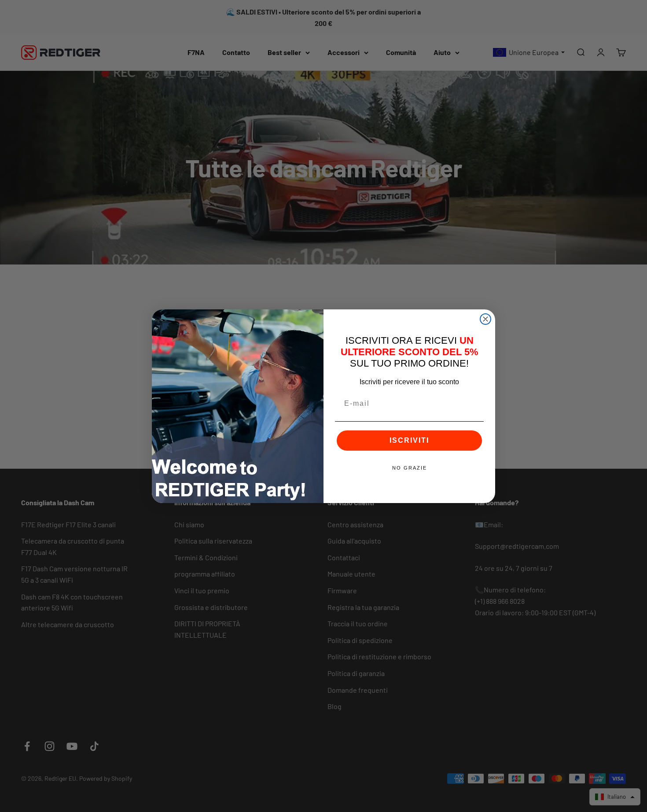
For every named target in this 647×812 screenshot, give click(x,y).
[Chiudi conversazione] (485, 319)
